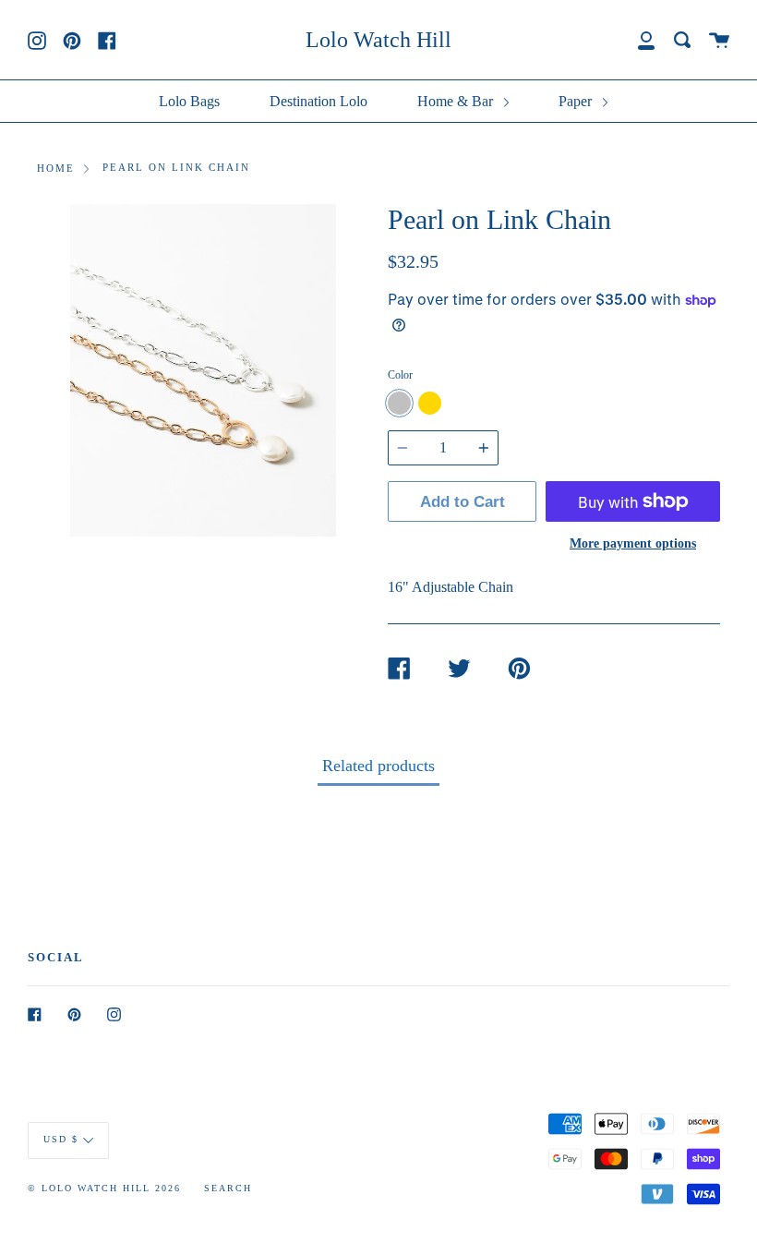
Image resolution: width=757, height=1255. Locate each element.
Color (400, 374)
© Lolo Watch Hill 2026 (104, 1188)
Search (228, 1188)
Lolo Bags (189, 101)
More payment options (633, 543)
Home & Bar (457, 101)
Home (56, 168)
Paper (577, 101)
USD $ (60, 1139)
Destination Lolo (318, 101)
